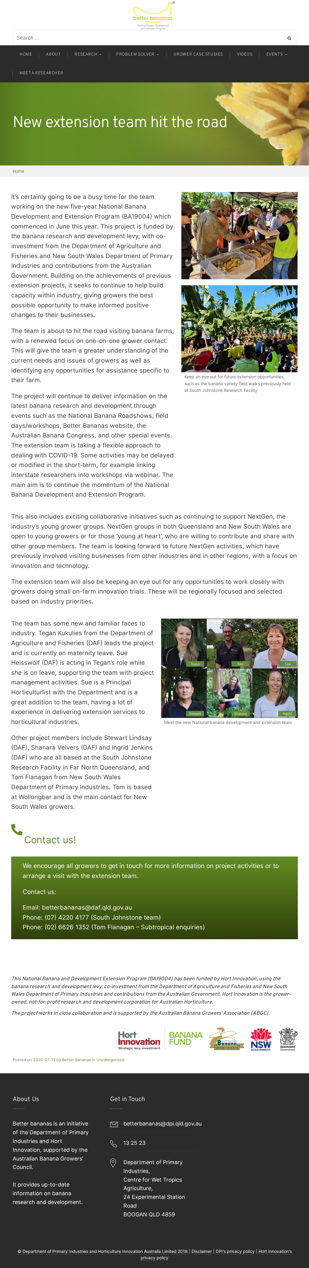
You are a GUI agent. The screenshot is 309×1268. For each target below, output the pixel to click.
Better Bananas (76, 1059)
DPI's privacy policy (235, 1251)
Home (18, 171)
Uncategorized (110, 1059)
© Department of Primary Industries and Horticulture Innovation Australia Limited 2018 (103, 1251)
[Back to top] (289, 1248)
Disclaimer (202, 1251)
